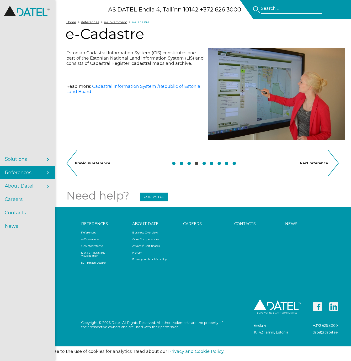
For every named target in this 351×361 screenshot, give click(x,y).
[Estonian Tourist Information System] (211, 163)
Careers (14, 199)
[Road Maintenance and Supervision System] (204, 163)
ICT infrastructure (93, 262)
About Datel (19, 186)
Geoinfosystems (92, 246)
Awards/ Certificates (146, 246)
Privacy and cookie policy (149, 259)
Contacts (15, 213)
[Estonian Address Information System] (226, 163)
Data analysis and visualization (93, 254)
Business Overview (145, 232)
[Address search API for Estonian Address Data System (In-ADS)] (219, 163)
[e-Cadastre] (196, 163)
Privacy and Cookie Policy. (196, 351)
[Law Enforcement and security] (174, 163)
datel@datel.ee (325, 332)
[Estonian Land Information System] (189, 163)
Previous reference (92, 163)
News (11, 226)
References (18, 172)
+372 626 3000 (325, 325)
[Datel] (27, 18)
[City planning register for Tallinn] (234, 163)
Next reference (316, 163)
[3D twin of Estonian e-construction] (181, 163)
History (137, 252)
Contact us (154, 197)
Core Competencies (145, 239)
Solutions (16, 159)
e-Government (91, 239)
